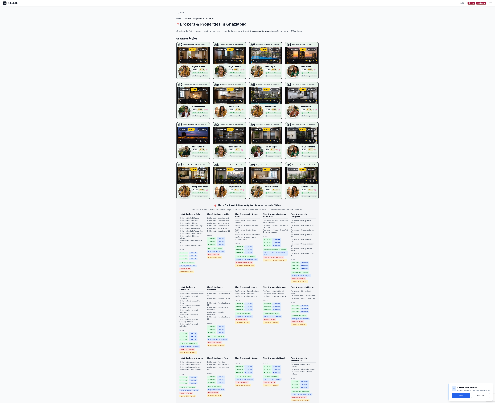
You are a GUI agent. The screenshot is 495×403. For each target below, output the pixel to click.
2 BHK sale (193, 253)
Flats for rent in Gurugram (300, 272)
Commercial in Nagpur (243, 385)
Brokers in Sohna (241, 319)
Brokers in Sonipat (269, 319)
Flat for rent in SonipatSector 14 (274, 296)
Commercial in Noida (214, 257)
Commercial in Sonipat (271, 322)
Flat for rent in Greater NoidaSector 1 (245, 222)
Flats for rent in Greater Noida (245, 256)
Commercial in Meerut (299, 324)
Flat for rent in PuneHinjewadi (218, 365)
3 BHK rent (183, 256)
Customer (481, 3)
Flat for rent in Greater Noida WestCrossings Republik (275, 231)
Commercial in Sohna (242, 322)
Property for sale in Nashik (272, 379)
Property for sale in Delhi (188, 266)
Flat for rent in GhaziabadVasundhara (188, 316)
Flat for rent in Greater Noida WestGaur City (275, 226)
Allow (461, 395)
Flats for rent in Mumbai (187, 387)
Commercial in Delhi (186, 272)
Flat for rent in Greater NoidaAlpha (245, 231)
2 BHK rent (183, 253)
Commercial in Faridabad (216, 345)
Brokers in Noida (213, 254)
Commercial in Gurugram (299, 281)
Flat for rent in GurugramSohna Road (302, 231)
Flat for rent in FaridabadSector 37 (218, 304)
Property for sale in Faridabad (217, 339)
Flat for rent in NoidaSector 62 (218, 218)
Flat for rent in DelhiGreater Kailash (189, 237)
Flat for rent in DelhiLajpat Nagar (191, 226)
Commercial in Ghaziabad (188, 352)
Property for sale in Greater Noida (246, 259)
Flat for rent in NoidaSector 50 (218, 221)
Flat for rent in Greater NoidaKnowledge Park (245, 238)
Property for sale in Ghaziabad (189, 346)
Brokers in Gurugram (298, 278)
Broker (471, 3)
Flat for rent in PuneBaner (216, 362)
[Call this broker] (204, 60)
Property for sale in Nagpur (244, 379)
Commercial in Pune (214, 395)
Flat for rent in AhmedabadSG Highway (301, 373)
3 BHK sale (193, 256)
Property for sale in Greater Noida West (274, 253)
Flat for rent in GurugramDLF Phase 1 (301, 249)
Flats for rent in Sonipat (271, 314)
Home (178, 18)
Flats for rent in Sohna (243, 314)
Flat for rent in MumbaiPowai (189, 367)
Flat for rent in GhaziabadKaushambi (188, 311)
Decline (480, 395)
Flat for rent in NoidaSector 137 (218, 228)
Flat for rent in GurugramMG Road (301, 235)
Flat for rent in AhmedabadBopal (303, 369)
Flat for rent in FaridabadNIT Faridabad (217, 309)
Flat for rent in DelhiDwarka (189, 218)
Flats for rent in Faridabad (216, 336)
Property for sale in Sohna (244, 316)
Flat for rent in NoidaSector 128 (218, 231)
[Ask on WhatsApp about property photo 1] (201, 60)
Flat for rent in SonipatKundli (273, 291)
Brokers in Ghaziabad (187, 349)
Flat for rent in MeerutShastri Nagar (301, 292)
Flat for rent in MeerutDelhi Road (303, 298)
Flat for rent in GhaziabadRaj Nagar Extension (189, 306)
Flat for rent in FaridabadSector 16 (218, 295)
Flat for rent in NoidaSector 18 (218, 223)
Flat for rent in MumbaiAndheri (190, 362)
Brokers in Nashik (269, 382)
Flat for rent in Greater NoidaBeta (247, 234)
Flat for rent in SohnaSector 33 (246, 294)
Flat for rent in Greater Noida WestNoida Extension (275, 222)
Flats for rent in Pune (214, 387)
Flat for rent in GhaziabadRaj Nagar (189, 302)
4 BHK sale (193, 259)
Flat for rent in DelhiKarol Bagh (190, 228)
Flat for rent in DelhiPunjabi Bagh (191, 231)
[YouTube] (241, 70)
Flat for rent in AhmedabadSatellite (300, 366)
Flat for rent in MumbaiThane (190, 370)
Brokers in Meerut (297, 322)
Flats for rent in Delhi (187, 263)
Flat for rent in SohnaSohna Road (247, 291)
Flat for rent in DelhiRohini (188, 223)
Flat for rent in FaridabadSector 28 (218, 318)
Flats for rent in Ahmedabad (300, 391)
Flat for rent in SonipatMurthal (274, 294)
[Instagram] (206, 70)
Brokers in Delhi (185, 269)
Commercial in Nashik (271, 385)
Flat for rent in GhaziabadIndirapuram (188, 297)
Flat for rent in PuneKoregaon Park (218, 368)
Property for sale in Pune (216, 389)
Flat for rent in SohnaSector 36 (246, 296)
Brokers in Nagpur (242, 382)
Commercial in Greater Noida (245, 265)
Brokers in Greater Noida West (273, 257)
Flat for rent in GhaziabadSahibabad (188, 325)
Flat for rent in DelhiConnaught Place (190, 242)
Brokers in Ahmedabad (299, 397)
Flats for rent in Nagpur (243, 376)
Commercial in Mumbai (187, 396)
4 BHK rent (183, 259)
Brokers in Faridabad (214, 342)
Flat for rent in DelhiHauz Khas (190, 233)
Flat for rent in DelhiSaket (188, 221)
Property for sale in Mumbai (189, 390)
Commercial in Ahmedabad (300, 400)
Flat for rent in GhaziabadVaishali (191, 294)
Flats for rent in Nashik (271, 376)
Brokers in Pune (213, 392)
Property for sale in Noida (216, 251)
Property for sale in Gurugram (301, 275)
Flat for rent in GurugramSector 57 (302, 226)
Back (182, 12)
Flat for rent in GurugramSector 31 (302, 254)
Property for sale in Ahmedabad (301, 394)
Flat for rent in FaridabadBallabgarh (216, 313)
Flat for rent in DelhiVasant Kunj (190, 245)
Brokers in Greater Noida (244, 262)
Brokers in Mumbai (186, 393)
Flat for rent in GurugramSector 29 (302, 245)
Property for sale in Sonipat (272, 316)
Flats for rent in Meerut (299, 316)
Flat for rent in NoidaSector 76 (218, 226)
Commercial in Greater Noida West (275, 260)
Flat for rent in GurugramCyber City (302, 240)
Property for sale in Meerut (300, 319)
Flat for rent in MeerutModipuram (303, 296)
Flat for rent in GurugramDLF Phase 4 (301, 222)
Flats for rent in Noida (215, 248)
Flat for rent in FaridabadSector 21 (218, 299)
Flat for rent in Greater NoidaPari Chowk (247, 226)
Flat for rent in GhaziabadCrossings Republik (188, 320)
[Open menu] (490, 3)
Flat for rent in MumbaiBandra (190, 365)
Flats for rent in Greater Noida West (275, 249)
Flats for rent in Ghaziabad (188, 343)
